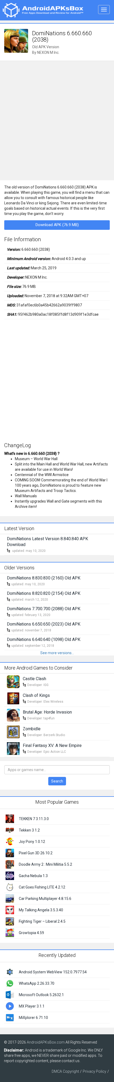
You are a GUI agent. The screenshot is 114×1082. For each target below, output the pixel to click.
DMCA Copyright (65, 1071)
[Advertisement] (57, 121)
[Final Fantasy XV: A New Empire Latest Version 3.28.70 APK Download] (13, 748)
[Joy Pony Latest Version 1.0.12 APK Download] (10, 841)
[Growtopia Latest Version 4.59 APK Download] (10, 932)
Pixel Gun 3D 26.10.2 (35, 853)
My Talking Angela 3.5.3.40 (41, 910)
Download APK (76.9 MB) (57, 224)
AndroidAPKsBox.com (46, 1042)
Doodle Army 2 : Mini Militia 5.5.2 (45, 864)
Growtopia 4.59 (31, 933)
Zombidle (32, 728)
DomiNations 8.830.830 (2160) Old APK (43, 577)
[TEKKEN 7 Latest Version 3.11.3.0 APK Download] (10, 818)
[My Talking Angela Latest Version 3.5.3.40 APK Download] (10, 909)
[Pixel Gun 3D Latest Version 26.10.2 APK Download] (10, 852)
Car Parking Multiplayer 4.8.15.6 (45, 898)
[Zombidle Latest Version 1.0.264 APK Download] (13, 731)
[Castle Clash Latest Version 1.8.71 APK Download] (13, 681)
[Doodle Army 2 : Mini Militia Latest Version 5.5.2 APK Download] (10, 864)
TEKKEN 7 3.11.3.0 (34, 819)
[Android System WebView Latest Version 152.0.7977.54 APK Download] (10, 971)
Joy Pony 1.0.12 (32, 841)
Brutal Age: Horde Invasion (47, 712)
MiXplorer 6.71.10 (33, 1017)
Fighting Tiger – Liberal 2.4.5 (42, 921)
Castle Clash (34, 678)
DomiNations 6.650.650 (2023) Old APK (43, 624)
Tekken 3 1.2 (29, 830)
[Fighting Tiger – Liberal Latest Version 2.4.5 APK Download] (10, 921)
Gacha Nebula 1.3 (33, 876)
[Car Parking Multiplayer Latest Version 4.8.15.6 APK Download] (10, 898)
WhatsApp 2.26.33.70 (36, 983)
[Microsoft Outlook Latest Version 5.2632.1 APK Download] (10, 994)
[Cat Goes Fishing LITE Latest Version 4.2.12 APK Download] (10, 887)
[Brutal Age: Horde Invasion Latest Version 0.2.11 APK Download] (13, 715)
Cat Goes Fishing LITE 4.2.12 (42, 887)
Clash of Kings (36, 695)
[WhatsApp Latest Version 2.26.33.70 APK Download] (10, 983)
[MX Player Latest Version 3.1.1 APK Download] (10, 1006)
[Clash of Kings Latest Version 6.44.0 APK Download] (13, 698)
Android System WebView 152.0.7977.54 (53, 972)
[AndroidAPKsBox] (42, 10)
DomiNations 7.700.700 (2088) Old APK (43, 608)
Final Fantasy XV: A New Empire (52, 745)
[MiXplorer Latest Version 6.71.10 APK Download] (10, 1017)
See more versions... (57, 653)
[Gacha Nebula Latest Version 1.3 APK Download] (10, 875)
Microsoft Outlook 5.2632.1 (41, 995)
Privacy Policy (94, 1071)
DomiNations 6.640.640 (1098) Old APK (43, 639)
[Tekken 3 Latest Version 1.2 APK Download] (10, 830)
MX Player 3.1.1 (32, 1006)
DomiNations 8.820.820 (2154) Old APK (43, 593)
